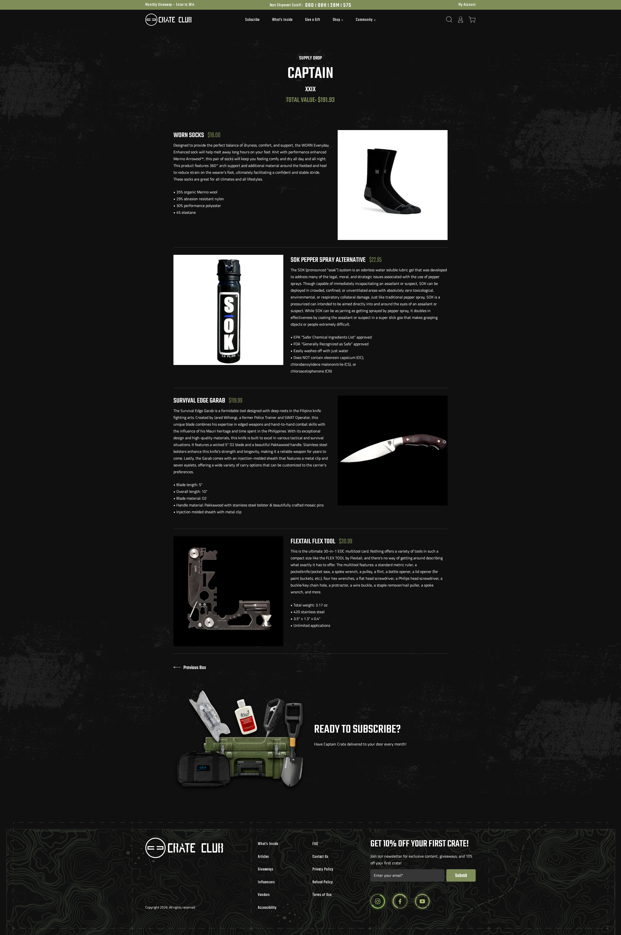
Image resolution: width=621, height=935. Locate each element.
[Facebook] (400, 901)
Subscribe (252, 20)
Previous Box (194, 667)
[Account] (461, 20)
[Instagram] (378, 901)
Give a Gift (312, 20)
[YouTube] (422, 901)
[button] (338, 20)
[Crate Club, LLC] (186, 20)
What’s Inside (282, 20)
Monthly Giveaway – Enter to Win (170, 5)
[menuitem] (252, 20)
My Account (467, 5)
